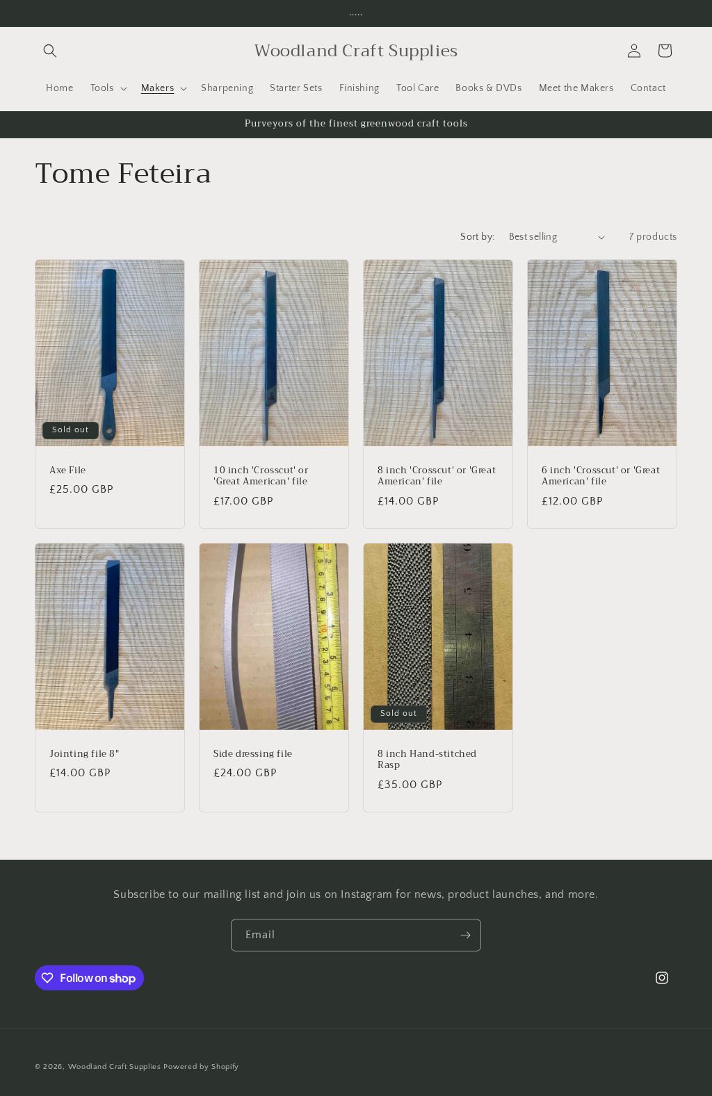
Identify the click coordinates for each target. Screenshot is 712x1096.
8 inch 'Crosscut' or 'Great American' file (437, 476)
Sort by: (477, 237)
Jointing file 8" (84, 754)
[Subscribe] (465, 935)
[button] (50, 50)
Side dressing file (253, 754)
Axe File (67, 470)
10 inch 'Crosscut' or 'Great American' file (261, 476)
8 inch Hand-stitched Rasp (427, 759)
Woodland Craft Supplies (114, 1067)
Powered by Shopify (201, 1067)
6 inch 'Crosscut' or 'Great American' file (601, 476)
